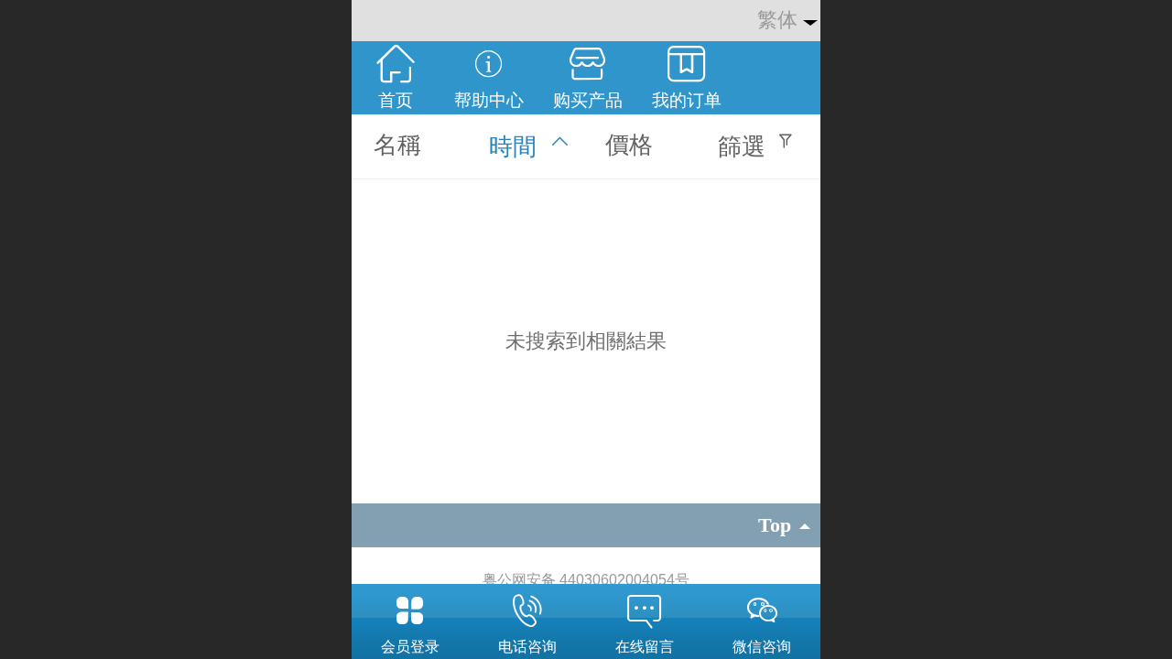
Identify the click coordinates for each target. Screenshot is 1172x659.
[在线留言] (644, 610)
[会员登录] (410, 610)
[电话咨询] (527, 610)
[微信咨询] (761, 610)
